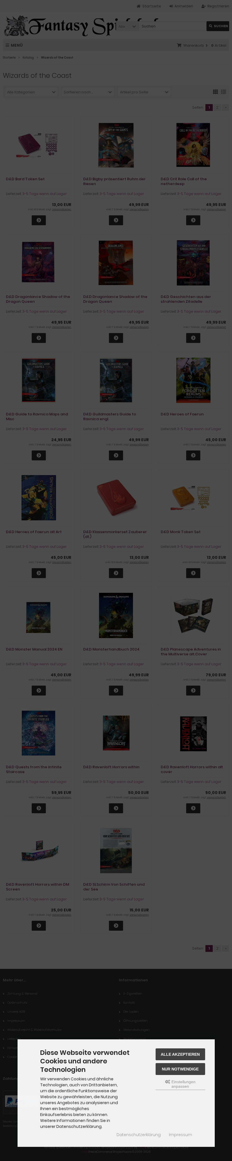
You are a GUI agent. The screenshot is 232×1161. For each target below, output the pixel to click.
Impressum (180, 1135)
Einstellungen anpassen (183, 1084)
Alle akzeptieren (180, 1054)
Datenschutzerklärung (139, 1135)
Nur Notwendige (180, 1069)
